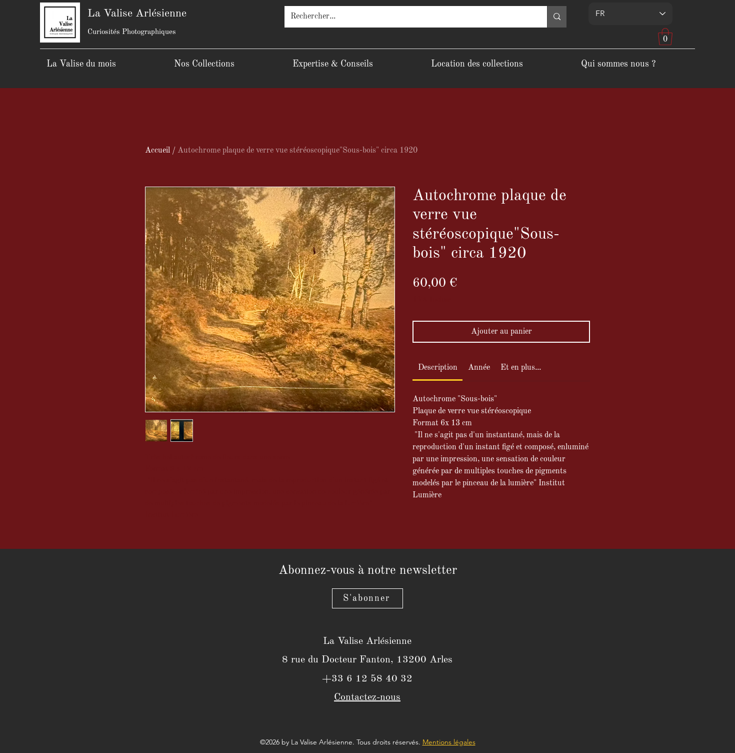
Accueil (157, 151)
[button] (665, 37)
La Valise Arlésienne (137, 13)
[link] (438, 368)
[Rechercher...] (556, 17)
